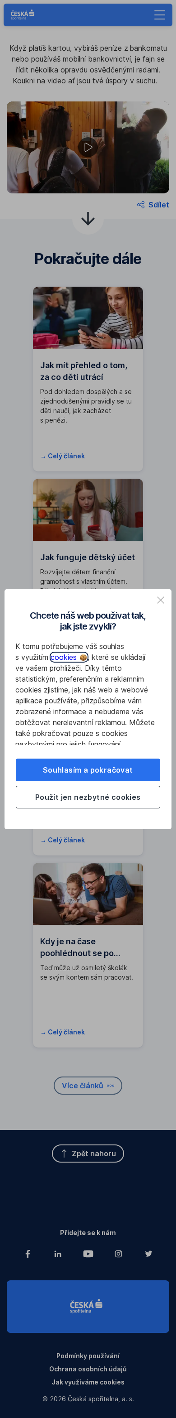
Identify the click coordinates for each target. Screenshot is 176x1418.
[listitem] (160, 600)
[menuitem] (153, 204)
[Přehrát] (88, 147)
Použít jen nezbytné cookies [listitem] (88, 797)
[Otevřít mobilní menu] (159, 15)
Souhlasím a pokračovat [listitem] (88, 769)
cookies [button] (65, 657)
